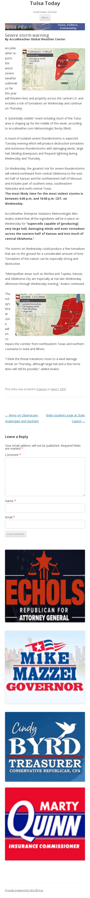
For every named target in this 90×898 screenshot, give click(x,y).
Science (41, 389)
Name (10, 501)
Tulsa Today (45, 3)
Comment (13, 455)
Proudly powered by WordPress (24, 890)
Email (10, 517)
